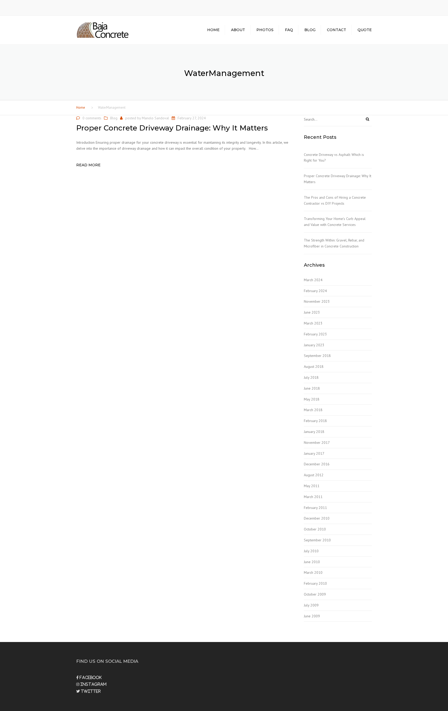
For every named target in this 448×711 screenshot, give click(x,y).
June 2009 (312, 616)
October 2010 (315, 529)
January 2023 (314, 345)
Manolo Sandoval (155, 118)
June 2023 (312, 312)
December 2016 (317, 464)
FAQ (289, 29)
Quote (365, 29)
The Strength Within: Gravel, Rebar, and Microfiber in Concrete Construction (334, 243)
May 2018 (311, 399)
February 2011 (315, 507)
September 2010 (317, 540)
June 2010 (312, 562)
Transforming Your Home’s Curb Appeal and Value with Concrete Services (335, 221)
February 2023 (315, 334)
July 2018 (311, 377)
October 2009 (315, 594)
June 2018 (312, 388)
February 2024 (315, 290)
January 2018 (314, 431)
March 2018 (313, 410)
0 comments (91, 118)
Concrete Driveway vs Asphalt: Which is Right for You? (334, 157)
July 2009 (311, 605)
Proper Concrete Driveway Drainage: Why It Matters (337, 179)
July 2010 (311, 551)
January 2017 (314, 453)
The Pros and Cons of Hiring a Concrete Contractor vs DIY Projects (335, 200)
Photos (265, 29)
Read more (88, 165)
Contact (336, 29)
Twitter (90, 691)
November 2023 (317, 301)
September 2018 (317, 355)
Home (213, 29)
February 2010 (315, 583)
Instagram (93, 684)
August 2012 (314, 475)
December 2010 (317, 518)
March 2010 (313, 572)
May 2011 (311, 486)
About (238, 29)
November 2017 (317, 442)
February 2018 (315, 420)
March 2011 (313, 496)
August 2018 (314, 366)
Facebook (90, 677)
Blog (310, 29)
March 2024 (313, 280)
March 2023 (313, 323)
